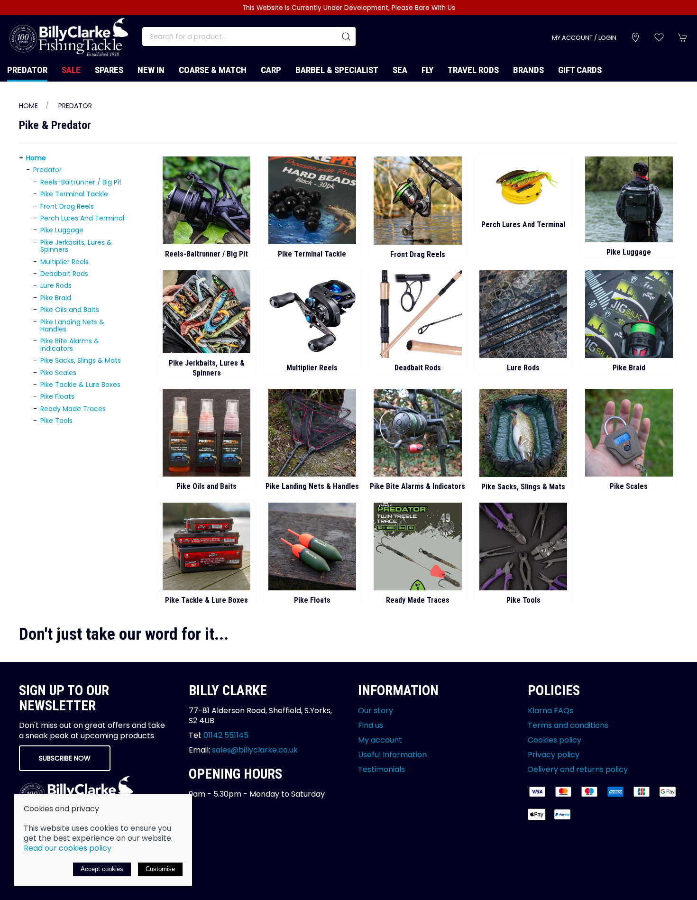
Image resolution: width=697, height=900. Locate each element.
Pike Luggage (61, 230)
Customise (160, 868)
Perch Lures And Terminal (82, 218)
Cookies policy (554, 740)
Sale (71, 69)
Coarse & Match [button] (213, 69)
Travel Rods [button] (473, 69)
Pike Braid (55, 298)
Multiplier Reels (64, 261)
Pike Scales (58, 372)
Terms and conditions (568, 725)
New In (151, 69)
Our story (375, 710)
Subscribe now (65, 758)
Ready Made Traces (73, 408)
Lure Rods (56, 285)
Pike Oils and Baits (69, 309)
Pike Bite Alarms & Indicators (69, 344)
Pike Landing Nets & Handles (72, 325)
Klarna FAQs (550, 710)
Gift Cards (580, 69)
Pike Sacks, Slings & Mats (80, 360)
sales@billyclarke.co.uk (255, 749)
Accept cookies (102, 868)
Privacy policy (553, 754)
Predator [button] (27, 69)
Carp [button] (271, 69)
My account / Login (584, 38)
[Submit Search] (346, 36)
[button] (659, 37)
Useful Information (392, 754)
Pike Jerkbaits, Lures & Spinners (76, 246)
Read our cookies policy (67, 848)
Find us (370, 725)
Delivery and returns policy (578, 769)
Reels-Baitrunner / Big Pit (81, 182)
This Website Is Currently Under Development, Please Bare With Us (348, 7)
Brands (528, 69)
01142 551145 (225, 735)
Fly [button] (427, 69)
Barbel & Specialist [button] (336, 69)
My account (380, 740)
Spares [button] (109, 69)
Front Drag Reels (67, 206)
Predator (75, 105)
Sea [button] (400, 69)
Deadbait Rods (64, 273)
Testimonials (381, 769)
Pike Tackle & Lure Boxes (80, 384)
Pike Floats (57, 396)
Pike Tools (56, 420)
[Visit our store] (635, 37)
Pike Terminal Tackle (74, 194)
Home (28, 105)
